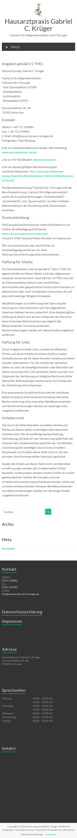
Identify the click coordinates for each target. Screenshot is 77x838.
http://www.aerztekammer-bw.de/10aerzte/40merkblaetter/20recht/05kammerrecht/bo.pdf (37, 176)
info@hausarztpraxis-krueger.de (20, 594)
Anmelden (8, 548)
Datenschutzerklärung (22, 611)
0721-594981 (10, 587)
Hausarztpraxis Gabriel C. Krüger (38, 24)
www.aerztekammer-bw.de (19, 152)
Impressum (12, 621)
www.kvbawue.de (44, 159)
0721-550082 (10, 580)
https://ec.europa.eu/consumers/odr (25, 233)
